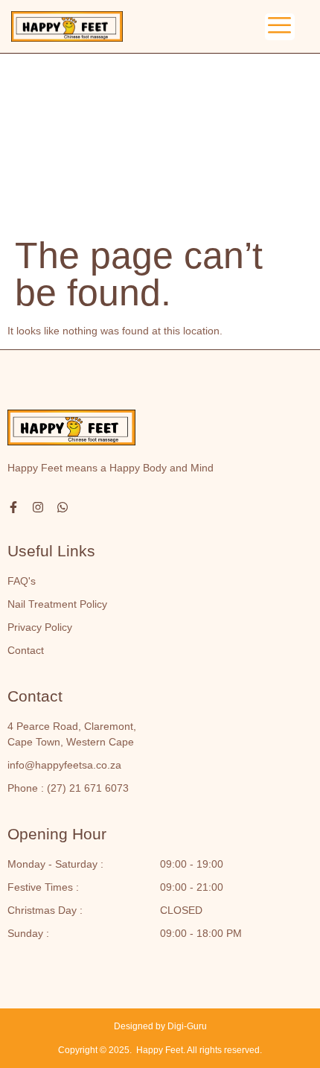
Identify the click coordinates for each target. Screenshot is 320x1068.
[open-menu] (280, 26)
